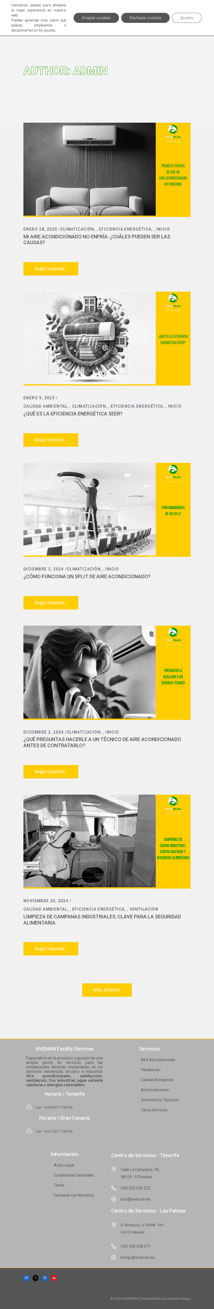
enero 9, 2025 (39, 398)
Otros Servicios (154, 1110)
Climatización (77, 229)
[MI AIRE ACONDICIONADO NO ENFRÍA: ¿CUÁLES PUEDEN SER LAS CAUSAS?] (107, 170)
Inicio (163, 229)
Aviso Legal (64, 1165)
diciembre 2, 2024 (43, 732)
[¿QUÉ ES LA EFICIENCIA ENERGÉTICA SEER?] (107, 339)
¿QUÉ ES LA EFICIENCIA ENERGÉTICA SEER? (73, 414)
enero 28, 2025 (40, 229)
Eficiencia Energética (125, 229)
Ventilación (144, 909)
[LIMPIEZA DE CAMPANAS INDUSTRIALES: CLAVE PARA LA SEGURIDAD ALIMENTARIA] (107, 842)
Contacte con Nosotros (74, 1195)
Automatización (155, 1090)
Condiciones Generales (74, 1175)
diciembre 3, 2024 (43, 569)
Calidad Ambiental (45, 406)
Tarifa (59, 1185)
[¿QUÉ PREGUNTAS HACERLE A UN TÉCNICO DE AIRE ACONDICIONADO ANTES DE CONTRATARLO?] (107, 673)
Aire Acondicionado (158, 1060)
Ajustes (186, 18)
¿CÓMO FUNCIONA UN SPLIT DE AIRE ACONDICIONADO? (86, 576)
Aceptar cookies (96, 18)
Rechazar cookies (145, 18)
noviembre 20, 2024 (45, 901)
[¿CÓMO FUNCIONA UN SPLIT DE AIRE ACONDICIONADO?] (107, 510)
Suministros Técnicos (160, 1100)
